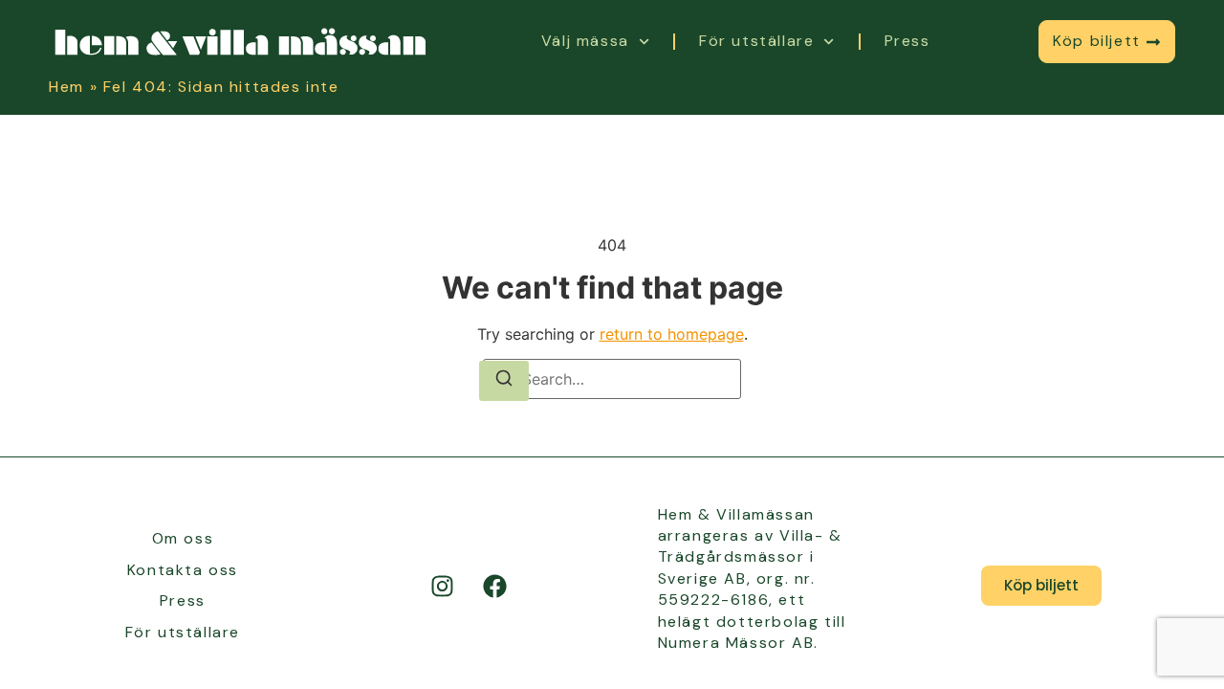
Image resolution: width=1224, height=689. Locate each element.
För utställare (756, 41)
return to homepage (672, 334)
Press (907, 41)
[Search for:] (612, 379)
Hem (66, 87)
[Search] (504, 381)
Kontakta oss (182, 570)
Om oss (183, 538)
